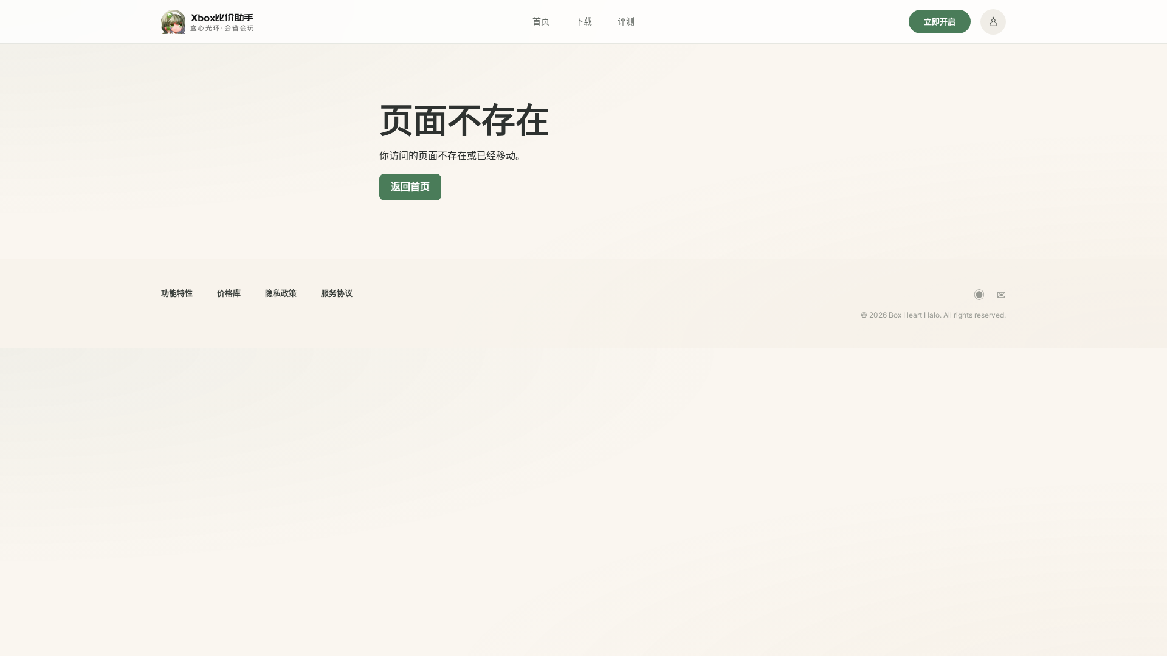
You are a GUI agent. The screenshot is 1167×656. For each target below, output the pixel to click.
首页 (540, 21)
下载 (583, 21)
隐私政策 (281, 293)
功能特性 (177, 293)
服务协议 (337, 293)
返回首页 (410, 186)
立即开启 (939, 21)
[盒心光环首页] (208, 22)
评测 (626, 21)
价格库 (229, 293)
